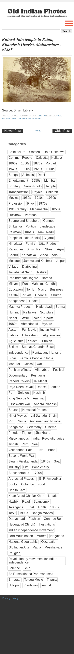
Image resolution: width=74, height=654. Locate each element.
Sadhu (13, 255)
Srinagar (14, 579)
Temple (39, 118)
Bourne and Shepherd (23, 220)
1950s (36, 180)
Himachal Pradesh (35, 409)
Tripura (52, 579)
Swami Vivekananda (22, 461)
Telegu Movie (33, 579)
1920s (37, 169)
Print (25, 444)
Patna (37, 547)
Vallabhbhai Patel (20, 450)
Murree (42, 536)
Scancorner (42, 501)
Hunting (14, 312)
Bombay (14, 186)
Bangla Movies (42, 513)
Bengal (13, 174)
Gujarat (48, 238)
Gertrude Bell (53, 518)
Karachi (32, 341)
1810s (42, 507)
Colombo (27, 484)
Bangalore (15, 427)
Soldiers (24, 392)
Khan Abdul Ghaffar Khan (26, 495)
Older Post (62, 130)
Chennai (41, 295)
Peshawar (38, 375)
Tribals (29, 232)
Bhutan (13, 409)
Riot (11, 421)
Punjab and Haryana (46, 352)
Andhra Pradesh (45, 404)
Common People (20, 157)
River (31, 203)
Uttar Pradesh (48, 243)
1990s (23, 513)
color (37, 318)
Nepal (12, 318)
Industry (14, 467)
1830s (54, 507)
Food (41, 484)
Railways (29, 312)
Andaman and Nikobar (45, 421)
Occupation (49, 541)
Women (34, 152)
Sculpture (46, 312)
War (39, 364)
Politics (31, 226)
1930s (26, 197)
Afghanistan (51, 335)
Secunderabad (18, 473)
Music (42, 289)
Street (49, 249)
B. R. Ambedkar (50, 478)
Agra (60, 249)
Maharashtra (26, 118)
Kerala (13, 295)
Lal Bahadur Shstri (44, 415)
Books (12, 484)
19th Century (17, 209)
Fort (25, 283)
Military (13, 283)
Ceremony (34, 427)
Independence (18, 352)
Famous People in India (36, 358)
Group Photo (33, 186)
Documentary (17, 375)
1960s (51, 197)
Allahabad (42, 369)
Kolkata (56, 157)
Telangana (15, 507)
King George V (18, 398)
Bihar (12, 358)
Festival (58, 369)
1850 (12, 513)
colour (56, 255)
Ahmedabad (29, 324)
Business (56, 289)
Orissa (28, 364)
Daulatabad (16, 518)
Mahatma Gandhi (44, 283)
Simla (22, 421)
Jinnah (13, 444)
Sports (48, 318)
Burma (60, 306)
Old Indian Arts (18, 547)
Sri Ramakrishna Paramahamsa (30, 574)
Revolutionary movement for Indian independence (32, 560)
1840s (45, 461)
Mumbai (49, 180)
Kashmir (39, 392)
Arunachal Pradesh (22, 478)
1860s (12, 163)
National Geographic (22, 541)
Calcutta (42, 157)
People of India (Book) (24, 238)
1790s (37, 473)
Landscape (47, 226)
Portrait (51, 163)
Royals (37, 192)
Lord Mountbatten (20, 536)
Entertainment (18, 180)
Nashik (13, 501)
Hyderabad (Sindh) (21, 524)
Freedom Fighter (20, 432)
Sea (35, 444)
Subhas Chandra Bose (38, 346)
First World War (19, 404)
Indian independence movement (30, 530)
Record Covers (19, 381)
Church (56, 295)
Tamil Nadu (46, 232)
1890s (25, 169)
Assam (13, 329)
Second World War (21, 455)
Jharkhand (43, 432)
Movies (13, 197)
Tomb (30, 289)
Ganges (48, 220)
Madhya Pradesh (20, 306)
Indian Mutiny (49, 329)
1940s (12, 169)
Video (44, 255)
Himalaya (15, 243)
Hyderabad (44, 306)
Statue (25, 318)
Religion (14, 553)
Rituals (26, 295)
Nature (42, 272)
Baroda (47, 278)
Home (38, 130)
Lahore (13, 335)
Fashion (34, 518)
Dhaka (33, 301)
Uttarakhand (30, 335)
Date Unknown (54, 152)
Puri (11, 392)
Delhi (41, 174)
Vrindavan (30, 585)
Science (14, 568)
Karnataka (29, 255)
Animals (28, 174)
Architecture (9, 118)
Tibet (30, 507)
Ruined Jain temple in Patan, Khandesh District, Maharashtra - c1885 (31, 44)
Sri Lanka (15, 226)
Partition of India (19, 369)
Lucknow (14, 215)
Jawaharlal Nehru (20, 272)
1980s (12, 324)
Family (30, 243)
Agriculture (16, 341)
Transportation (18, 192)
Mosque (14, 260)
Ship (27, 568)
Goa (57, 461)
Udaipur (14, 585)
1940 (40, 450)
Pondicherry (40, 467)
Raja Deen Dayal (20, 387)
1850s (56, 209)
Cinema (50, 427)
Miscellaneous (18, 438)
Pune (51, 450)
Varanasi (31, 215)
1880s (58, 116)
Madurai (14, 364)
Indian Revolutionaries (48, 438)
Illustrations (47, 524)
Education (15, 289)
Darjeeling (29, 266)
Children (52, 192)
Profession (15, 203)
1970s (42, 203)
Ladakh (53, 495)
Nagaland (57, 536)
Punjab (47, 341)
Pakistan (14, 232)
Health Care (16, 490)
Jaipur (60, 260)
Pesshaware (53, 547)
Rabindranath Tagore (23, 278)
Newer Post (12, 130)
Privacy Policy (10, 598)
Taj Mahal (40, 381)
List (25, 467)
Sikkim (13, 346)
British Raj (34, 249)
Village (13, 266)
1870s (37, 163)
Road (26, 501)
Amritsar (39, 398)
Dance (41, 387)
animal (46, 585)
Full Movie (29, 329)
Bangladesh (16, 301)
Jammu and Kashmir (37, 260)
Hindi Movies (17, 415)
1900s (50, 169)
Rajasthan (15, 249)
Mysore (47, 324)
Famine (55, 387)
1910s (39, 197)
